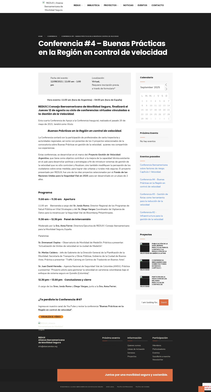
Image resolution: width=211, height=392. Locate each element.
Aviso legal (110, 387)
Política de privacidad (125, 387)
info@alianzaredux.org (47, 346)
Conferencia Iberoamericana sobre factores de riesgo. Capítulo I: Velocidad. (154, 168)
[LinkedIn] (50, 375)
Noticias (128, 5)
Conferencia (52, 36)
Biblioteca (93, 5)
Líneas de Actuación (136, 349)
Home (40, 36)
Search (164, 302)
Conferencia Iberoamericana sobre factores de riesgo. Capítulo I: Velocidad (153, 265)
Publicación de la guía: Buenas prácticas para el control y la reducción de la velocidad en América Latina (154, 248)
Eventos (142, 5)
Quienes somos (134, 345)
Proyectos (110, 5)
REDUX (77, 5)
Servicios (131, 352)
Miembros (157, 345)
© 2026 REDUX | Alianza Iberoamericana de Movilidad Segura (81, 387)
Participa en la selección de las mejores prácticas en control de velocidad (153, 282)
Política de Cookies (142, 387)
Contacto (158, 5)
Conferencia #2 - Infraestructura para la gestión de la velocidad (151, 216)
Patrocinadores (159, 349)
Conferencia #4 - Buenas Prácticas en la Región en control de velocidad (152, 183)
